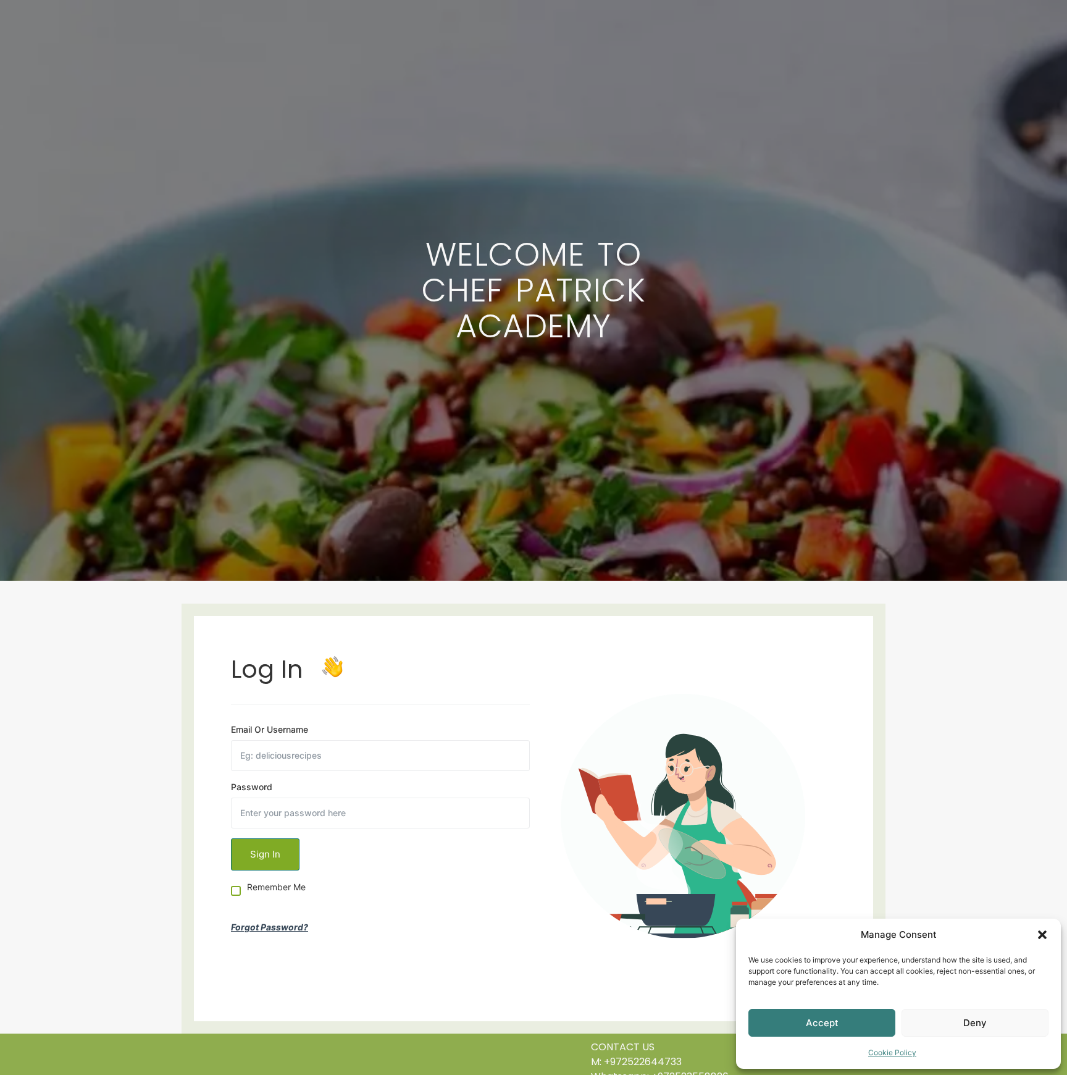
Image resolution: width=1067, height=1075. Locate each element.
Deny (975, 1023)
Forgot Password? (269, 927)
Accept (822, 1023)
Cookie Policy (892, 1052)
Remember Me (276, 887)
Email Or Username (269, 729)
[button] (1042, 935)
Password (251, 787)
